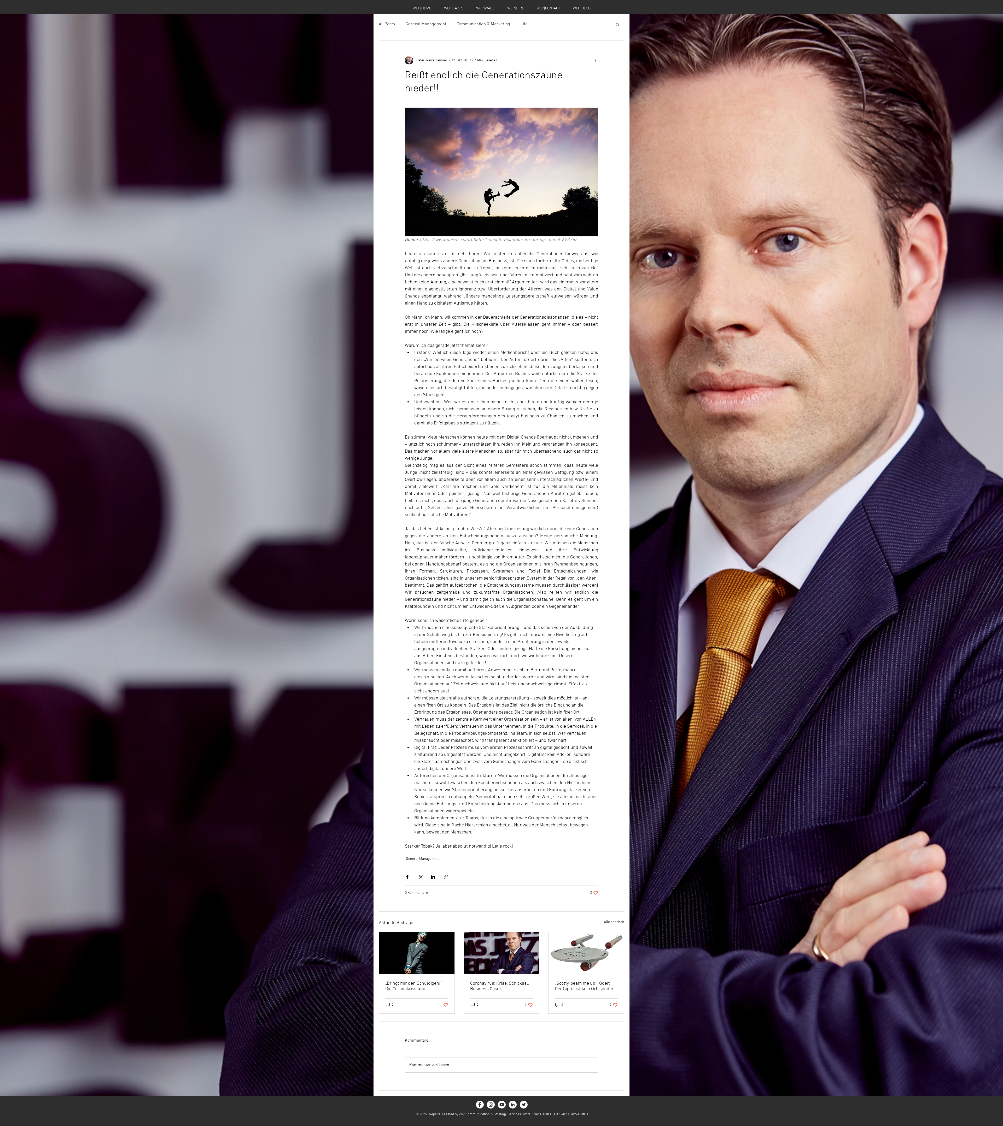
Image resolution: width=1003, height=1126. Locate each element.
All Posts (387, 24)
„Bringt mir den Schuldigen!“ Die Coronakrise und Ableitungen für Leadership (413, 986)
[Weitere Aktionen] (595, 60)
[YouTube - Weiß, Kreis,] (502, 1105)
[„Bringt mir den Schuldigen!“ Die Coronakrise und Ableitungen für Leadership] (416, 953)
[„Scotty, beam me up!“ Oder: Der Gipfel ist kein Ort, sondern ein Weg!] (586, 953)
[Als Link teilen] (445, 876)
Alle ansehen (614, 922)
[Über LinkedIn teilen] (432, 876)
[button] (617, 24)
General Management (425, 24)
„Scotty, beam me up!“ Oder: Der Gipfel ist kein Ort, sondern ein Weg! (585, 986)
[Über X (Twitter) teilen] (420, 876)
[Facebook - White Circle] (480, 1105)
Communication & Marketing (483, 24)
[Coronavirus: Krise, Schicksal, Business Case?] (501, 953)
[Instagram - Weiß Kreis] (491, 1105)
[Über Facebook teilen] (407, 876)
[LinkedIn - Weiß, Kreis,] (513, 1105)
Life (524, 24)
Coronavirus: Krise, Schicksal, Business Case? (499, 986)
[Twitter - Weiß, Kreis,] (524, 1105)
